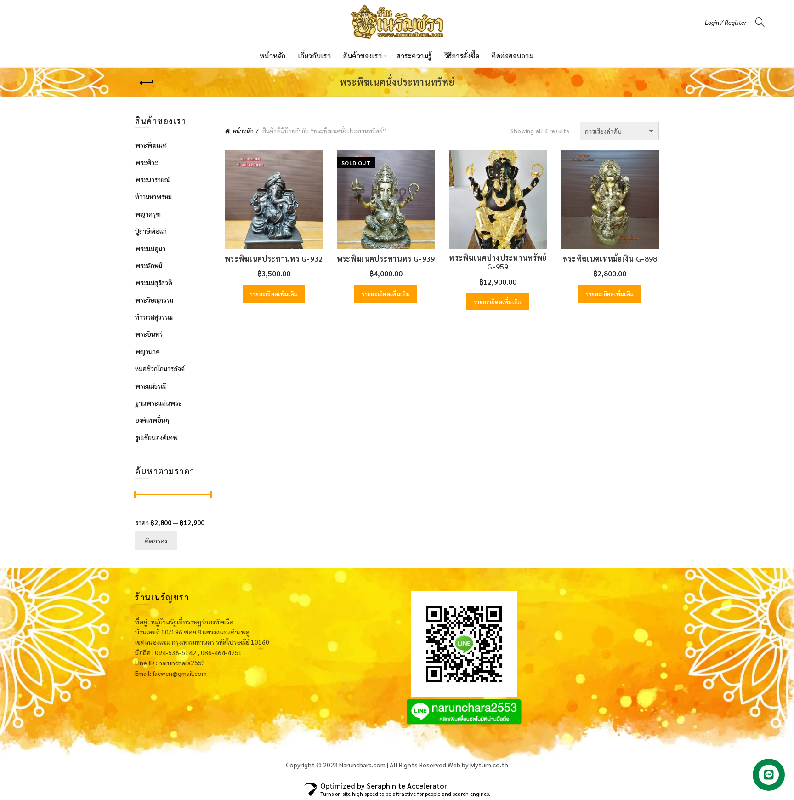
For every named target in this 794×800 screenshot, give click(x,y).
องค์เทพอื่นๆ (152, 420)
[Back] (146, 83)
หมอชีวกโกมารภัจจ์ (160, 368)
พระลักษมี (148, 265)
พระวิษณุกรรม (154, 300)
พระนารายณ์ (152, 179)
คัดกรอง (156, 541)
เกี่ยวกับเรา (314, 55)
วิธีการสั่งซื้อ (462, 55)
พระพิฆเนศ (151, 145)
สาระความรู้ (414, 55)
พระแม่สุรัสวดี (153, 282)
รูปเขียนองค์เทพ (156, 437)
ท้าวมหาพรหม (153, 196)
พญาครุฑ (148, 214)
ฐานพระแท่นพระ (158, 403)
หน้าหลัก (273, 55)
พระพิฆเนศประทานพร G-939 (386, 258)
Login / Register (726, 22)
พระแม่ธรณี (150, 386)
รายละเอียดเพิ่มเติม (274, 293)
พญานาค (147, 351)
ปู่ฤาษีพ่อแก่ (151, 231)
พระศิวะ (146, 162)
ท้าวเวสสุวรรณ (154, 317)
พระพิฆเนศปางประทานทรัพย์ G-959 (497, 262)
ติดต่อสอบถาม (512, 55)
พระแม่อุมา (150, 248)
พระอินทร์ (149, 334)
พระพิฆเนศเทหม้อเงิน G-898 (610, 258)
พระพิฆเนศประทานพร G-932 (274, 258)
